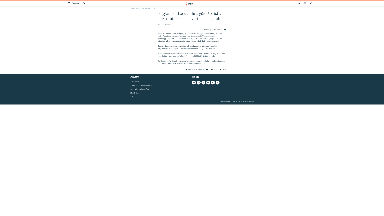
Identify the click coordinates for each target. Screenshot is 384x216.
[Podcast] (218, 82)
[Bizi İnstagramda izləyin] (305, 3)
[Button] (206, 30)
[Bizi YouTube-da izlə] (299, 3)
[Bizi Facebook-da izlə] (311, 3)
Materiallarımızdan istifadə (139, 89)
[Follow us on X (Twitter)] (203, 82)
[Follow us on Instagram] (198, 82)
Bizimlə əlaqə (134, 93)
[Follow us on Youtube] (208, 82)
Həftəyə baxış (134, 97)
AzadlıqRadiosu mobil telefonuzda (141, 85)
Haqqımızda (134, 81)
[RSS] (213, 82)
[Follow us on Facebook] (194, 82)
